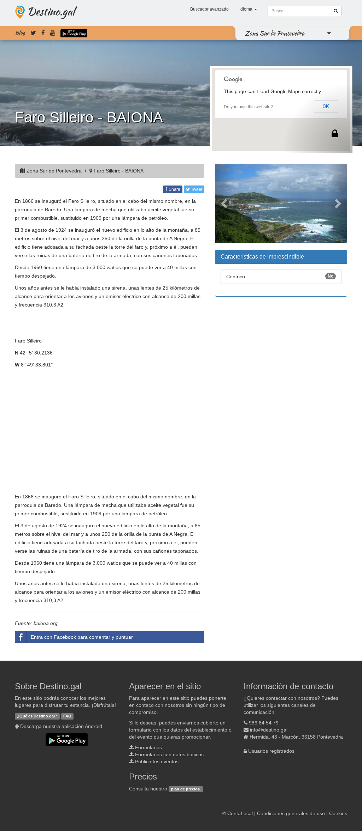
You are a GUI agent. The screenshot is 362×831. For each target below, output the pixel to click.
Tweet (196, 189)
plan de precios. (186, 789)
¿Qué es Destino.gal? (37, 716)
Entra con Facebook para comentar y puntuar (82, 637)
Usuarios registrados (271, 751)
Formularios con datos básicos (169, 754)
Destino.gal (51, 11)
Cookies (338, 813)
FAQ (67, 716)
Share (174, 189)
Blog (20, 33)
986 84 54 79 (264, 723)
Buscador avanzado (209, 9)
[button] (225, 203)
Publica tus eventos (157, 761)
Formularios (148, 747)
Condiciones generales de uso (291, 813)
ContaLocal (240, 813)
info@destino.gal (268, 730)
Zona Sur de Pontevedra (274, 33)
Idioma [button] (246, 9)
